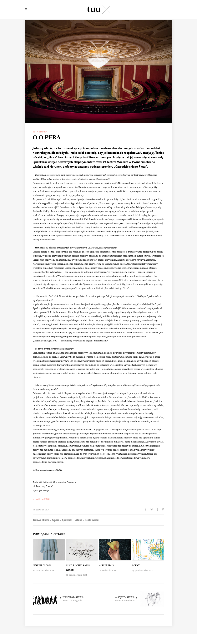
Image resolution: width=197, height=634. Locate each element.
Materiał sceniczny (124, 601)
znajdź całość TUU (43, 499)
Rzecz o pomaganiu (72, 601)
